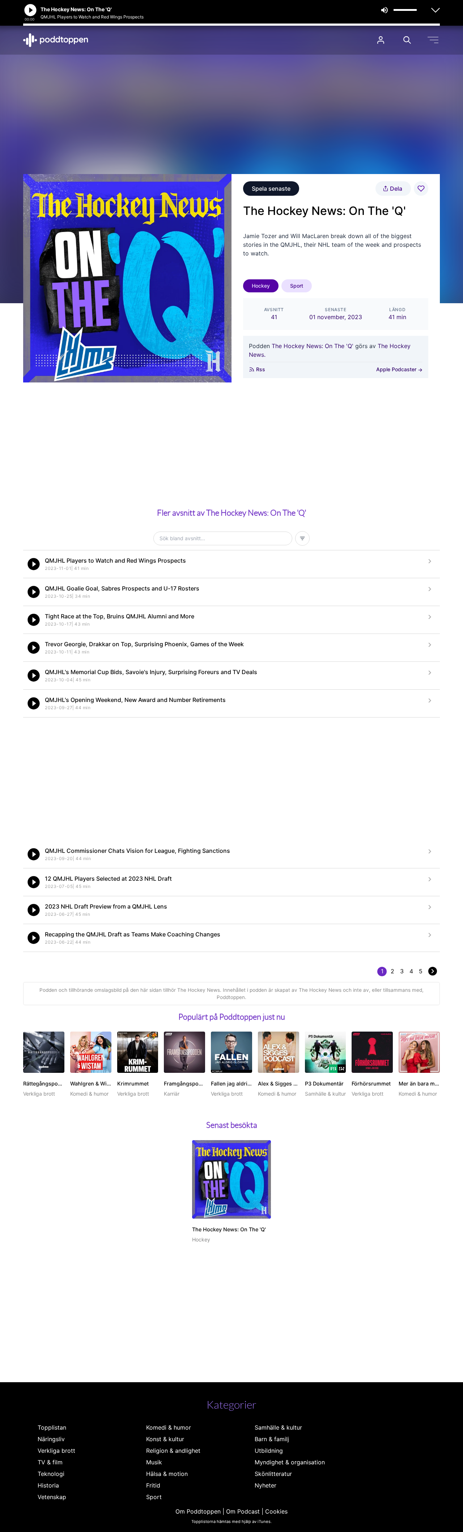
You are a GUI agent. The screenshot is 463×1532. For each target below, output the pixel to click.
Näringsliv (51, 1439)
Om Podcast (243, 1511)
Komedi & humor (168, 1427)
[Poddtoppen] (55, 40)
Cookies (276, 1511)
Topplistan (52, 1427)
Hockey (261, 286)
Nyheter (265, 1485)
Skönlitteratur (273, 1473)
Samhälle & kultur (278, 1427)
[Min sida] (380, 40)
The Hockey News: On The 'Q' (312, 346)
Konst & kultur (165, 1439)
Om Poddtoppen (198, 1511)
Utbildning (269, 1450)
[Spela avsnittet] (33, 564)
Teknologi (51, 1473)
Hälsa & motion (167, 1473)
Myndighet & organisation (290, 1462)
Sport (296, 286)
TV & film (50, 1462)
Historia (48, 1485)
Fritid (153, 1485)
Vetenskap (52, 1497)
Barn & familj (272, 1439)
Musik (154, 1462)
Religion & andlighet (173, 1450)
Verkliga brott (56, 1450)
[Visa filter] (302, 538)
